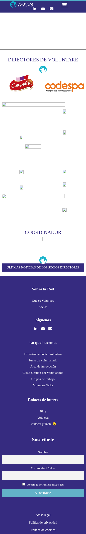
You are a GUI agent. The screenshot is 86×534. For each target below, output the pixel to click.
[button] (64, 4)
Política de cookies (43, 530)
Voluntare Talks (43, 385)
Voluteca (43, 417)
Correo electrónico (43, 468)
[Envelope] (51, 9)
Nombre (43, 452)
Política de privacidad (43, 522)
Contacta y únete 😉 (43, 424)
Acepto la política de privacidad (45, 484)
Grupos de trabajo (43, 379)
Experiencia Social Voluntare (43, 354)
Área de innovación (43, 366)
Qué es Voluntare (43, 300)
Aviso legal (43, 515)
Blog (43, 411)
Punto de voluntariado (43, 360)
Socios (43, 307)
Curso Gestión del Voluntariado (43, 372)
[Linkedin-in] (34, 9)
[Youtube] (43, 9)
